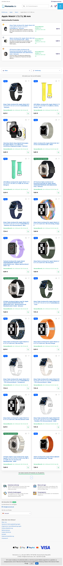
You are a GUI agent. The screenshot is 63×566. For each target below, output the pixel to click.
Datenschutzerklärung (8, 536)
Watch (16, 12)
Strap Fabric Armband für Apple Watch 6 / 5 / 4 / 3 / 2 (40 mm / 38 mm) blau (16, 342)
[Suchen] (24, 6)
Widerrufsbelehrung (7, 528)
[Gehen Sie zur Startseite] (9, 6)
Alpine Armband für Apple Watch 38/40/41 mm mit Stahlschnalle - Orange (46, 457)
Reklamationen (6, 530)
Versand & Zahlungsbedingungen (11, 524)
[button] (60, 6)
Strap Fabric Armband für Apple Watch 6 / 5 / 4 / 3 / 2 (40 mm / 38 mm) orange (46, 342)
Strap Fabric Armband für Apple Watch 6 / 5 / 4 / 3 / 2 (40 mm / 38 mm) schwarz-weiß (16, 418)
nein (32, 563)
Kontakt (4, 534)
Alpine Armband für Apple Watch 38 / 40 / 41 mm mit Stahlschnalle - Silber (22, 38)
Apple (11, 12)
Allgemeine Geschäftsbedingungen (11, 526)
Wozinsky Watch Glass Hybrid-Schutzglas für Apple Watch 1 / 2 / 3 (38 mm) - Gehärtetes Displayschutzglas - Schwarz (15, 144)
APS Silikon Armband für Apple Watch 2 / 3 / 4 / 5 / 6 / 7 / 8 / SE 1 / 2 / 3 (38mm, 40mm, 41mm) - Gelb (47, 106)
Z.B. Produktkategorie (32, 6)
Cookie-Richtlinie (6, 532)
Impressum (5, 538)
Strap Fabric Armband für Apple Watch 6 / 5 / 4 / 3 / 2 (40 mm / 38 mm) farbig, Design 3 (46, 224)
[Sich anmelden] (51, 6)
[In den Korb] (27, 113)
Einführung (4, 12)
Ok (37, 563)
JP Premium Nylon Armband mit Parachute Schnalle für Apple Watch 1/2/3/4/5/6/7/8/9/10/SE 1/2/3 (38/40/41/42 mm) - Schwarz (21, 52)
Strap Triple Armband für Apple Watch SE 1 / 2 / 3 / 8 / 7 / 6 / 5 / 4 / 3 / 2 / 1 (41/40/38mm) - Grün (47, 303)
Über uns (4, 522)
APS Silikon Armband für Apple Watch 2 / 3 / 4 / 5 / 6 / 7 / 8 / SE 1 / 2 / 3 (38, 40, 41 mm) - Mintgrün (16, 183)
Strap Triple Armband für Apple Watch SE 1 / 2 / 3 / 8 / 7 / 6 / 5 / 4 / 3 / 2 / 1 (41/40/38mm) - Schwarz (22, 27)
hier (27, 563)
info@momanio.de (27, 556)
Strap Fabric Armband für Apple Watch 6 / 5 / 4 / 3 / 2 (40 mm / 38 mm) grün (46, 261)
